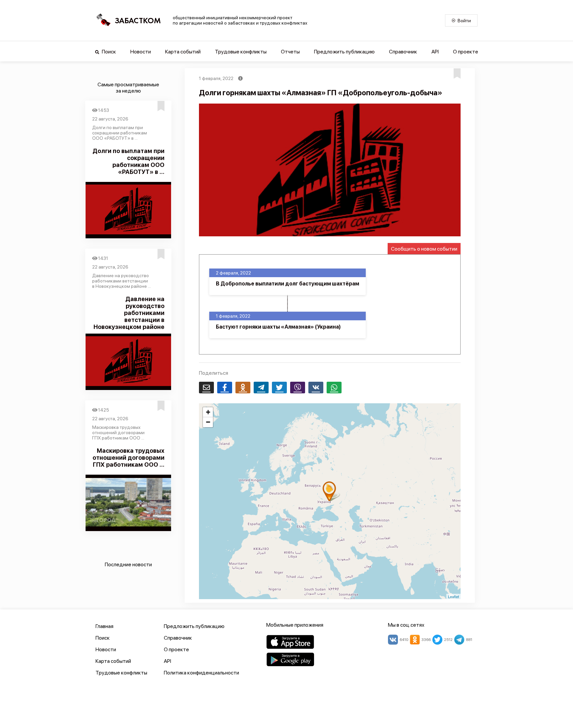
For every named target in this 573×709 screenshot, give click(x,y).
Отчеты (290, 51)
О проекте (465, 51)
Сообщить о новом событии (424, 249)
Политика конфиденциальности (201, 673)
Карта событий (183, 51)
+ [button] (208, 412)
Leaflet (453, 596)
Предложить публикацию (344, 51)
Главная (104, 626)
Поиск (108, 51)
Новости (140, 51)
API (435, 51)
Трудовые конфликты (241, 51)
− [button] (208, 422)
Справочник (403, 51)
